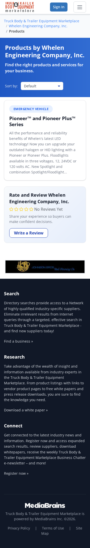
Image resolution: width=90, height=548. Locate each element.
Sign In (58, 7)
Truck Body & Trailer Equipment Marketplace (41, 21)
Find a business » (18, 341)
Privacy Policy (19, 528)
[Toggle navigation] (80, 7)
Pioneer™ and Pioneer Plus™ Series (42, 121)
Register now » (16, 473)
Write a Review (29, 233)
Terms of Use (53, 528)
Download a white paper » (26, 410)
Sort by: (11, 86)
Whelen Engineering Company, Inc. (38, 26)
